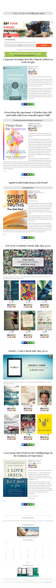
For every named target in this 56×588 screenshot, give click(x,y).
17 (13, 554)
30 (6, 559)
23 (6, 556)
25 (20, 556)
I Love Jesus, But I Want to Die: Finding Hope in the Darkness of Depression (28, 454)
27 (35, 556)
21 (42, 554)
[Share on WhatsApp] (30, 104)
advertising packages (32, 537)
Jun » (29, 562)
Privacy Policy (48, 582)
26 (28, 556)
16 (6, 554)
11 (20, 551)
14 (42, 551)
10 (13, 551)
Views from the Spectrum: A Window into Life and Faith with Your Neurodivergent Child (28, 114)
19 (28, 554)
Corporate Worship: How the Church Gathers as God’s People (28, 61)
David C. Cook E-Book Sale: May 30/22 (28, 351)
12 (28, 551)
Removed (26, 107)
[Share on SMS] (33, 104)
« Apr (27, 562)
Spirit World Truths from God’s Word (28, 182)
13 (35, 551)
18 (20, 554)
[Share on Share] (22, 104)
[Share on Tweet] (25, 104)
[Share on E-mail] (28, 104)
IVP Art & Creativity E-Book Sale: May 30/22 (28, 245)
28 (42, 556)
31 (13, 559)
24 (13, 556)
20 (35, 554)
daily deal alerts (49, 520)
